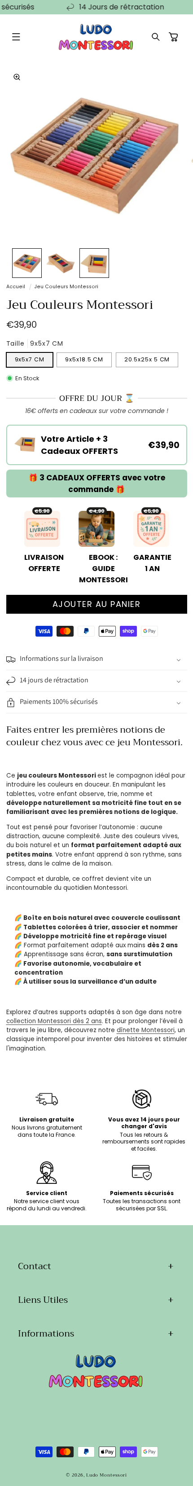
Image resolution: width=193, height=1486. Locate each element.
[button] (16, 37)
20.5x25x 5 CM (147, 359)
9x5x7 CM (29, 359)
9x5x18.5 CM (84, 359)
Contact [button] (34, 1266)
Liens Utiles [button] (43, 1300)
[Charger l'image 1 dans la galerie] (27, 263)
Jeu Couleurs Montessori (66, 286)
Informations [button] (46, 1333)
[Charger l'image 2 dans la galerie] (60, 263)
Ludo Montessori (106, 1475)
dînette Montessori (146, 1030)
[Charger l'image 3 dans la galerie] (94, 263)
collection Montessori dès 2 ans (54, 1021)
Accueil (15, 286)
